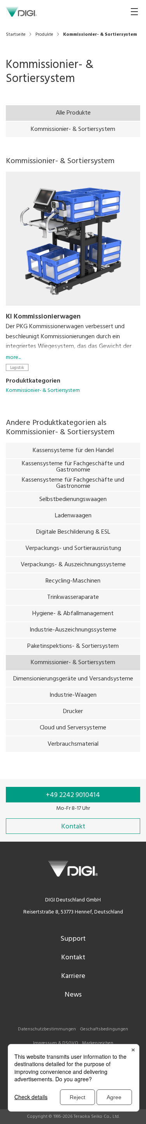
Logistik (17, 367)
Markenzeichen (97, 1043)
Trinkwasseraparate (73, 597)
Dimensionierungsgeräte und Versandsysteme (73, 679)
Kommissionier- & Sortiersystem (73, 129)
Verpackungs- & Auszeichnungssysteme (73, 565)
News (73, 994)
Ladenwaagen (73, 516)
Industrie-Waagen (73, 695)
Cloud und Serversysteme (73, 728)
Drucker (73, 711)
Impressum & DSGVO (55, 1043)
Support (73, 939)
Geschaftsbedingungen (104, 1029)
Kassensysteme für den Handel (73, 450)
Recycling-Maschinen (73, 581)
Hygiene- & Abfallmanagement (73, 614)
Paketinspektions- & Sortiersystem (73, 646)
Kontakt (73, 957)
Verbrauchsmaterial (73, 744)
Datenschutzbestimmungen (47, 1029)
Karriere (73, 976)
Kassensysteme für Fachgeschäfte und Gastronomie (73, 467)
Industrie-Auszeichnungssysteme (73, 630)
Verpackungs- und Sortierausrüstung (73, 548)
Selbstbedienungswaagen (73, 499)
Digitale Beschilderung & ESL (73, 532)
